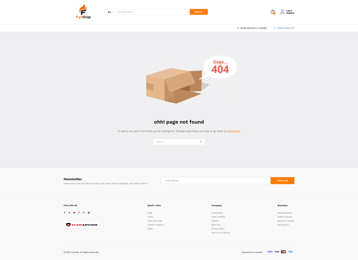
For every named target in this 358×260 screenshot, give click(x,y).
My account (283, 225)
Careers (215, 221)
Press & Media (218, 217)
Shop (150, 213)
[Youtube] (74, 212)
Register (290, 13)
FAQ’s (150, 228)
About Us (215, 225)
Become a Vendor (286, 221)
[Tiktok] (88, 213)
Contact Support (156, 225)
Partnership (217, 213)
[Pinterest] (78, 212)
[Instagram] (83, 213)
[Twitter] (69, 212)
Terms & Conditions (220, 233)
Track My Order (155, 221)
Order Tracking (285, 217)
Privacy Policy (218, 228)
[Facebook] (64, 212)
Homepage (233, 131)
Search (199, 12)
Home (150, 217)
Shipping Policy (285, 213)
